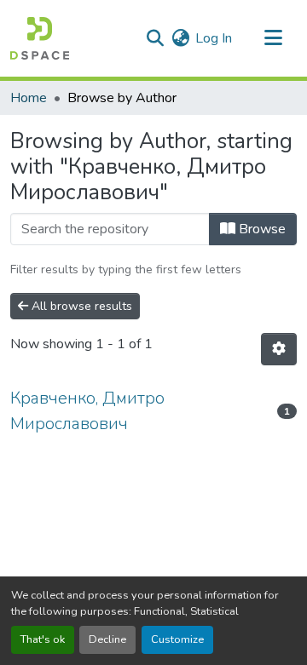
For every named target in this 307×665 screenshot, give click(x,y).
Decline (107, 639)
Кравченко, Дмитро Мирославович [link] (87, 411)
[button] (39, 38)
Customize (177, 639)
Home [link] (28, 98)
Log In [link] (213, 38)
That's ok (42, 639)
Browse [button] (260, 229)
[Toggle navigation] (273, 38)
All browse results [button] (80, 306)
